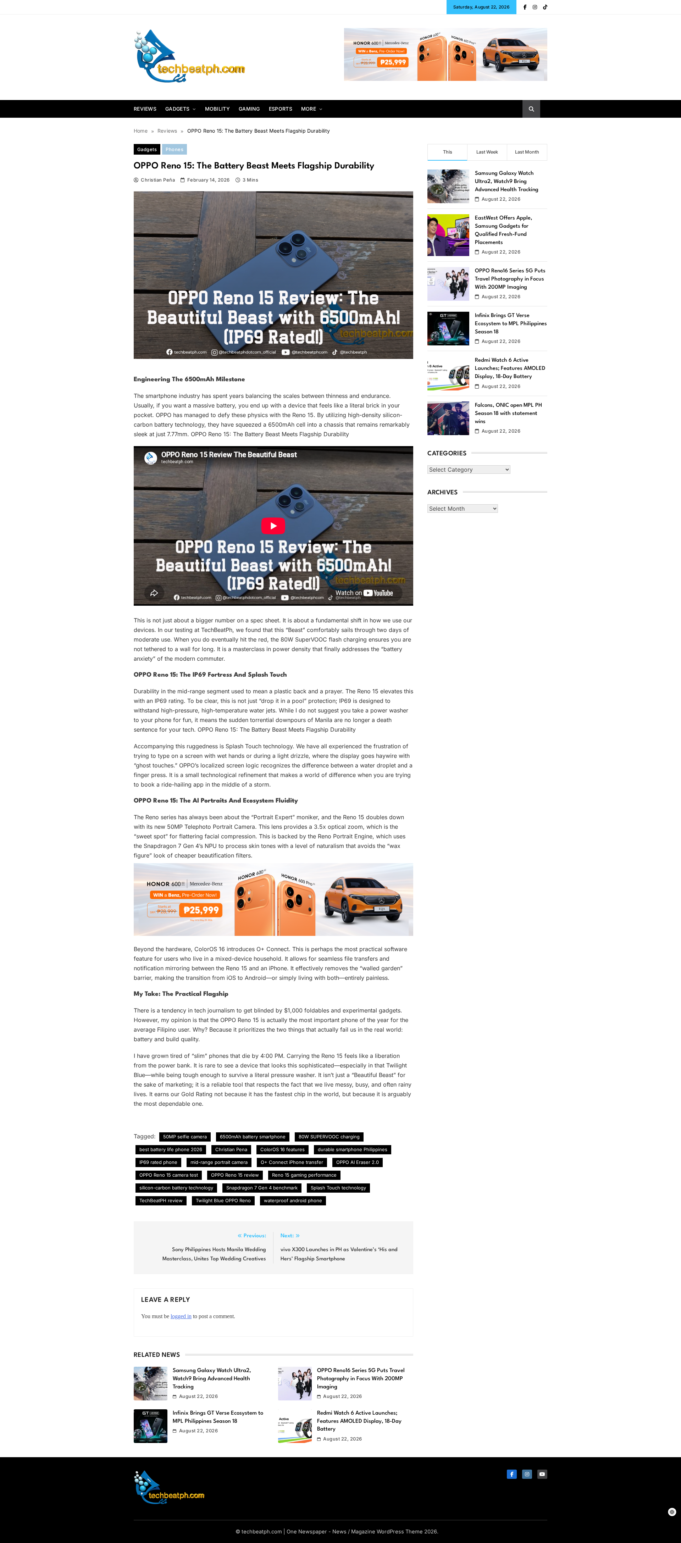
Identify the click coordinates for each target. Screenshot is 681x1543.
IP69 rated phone (158, 1162)
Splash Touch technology (338, 1187)
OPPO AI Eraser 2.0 (357, 1162)
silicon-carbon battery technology (176, 1187)
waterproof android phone (293, 1200)
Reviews (145, 109)
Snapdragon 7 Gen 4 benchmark (262, 1187)
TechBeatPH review (161, 1200)
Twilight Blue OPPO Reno (223, 1200)
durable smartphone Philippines (352, 1149)
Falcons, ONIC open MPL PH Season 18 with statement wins (508, 413)
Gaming (249, 109)
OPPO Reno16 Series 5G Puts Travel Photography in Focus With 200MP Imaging (361, 1378)
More (308, 109)
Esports (280, 109)
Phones (174, 149)
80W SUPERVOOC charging (329, 1136)
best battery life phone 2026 (170, 1149)
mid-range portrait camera (219, 1162)
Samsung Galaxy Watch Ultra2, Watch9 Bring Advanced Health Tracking (212, 1378)
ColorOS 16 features (282, 1149)
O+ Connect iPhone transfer (292, 1162)
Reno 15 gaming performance (304, 1175)
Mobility (217, 109)
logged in (181, 1316)
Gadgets (177, 109)
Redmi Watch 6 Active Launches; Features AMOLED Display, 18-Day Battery (359, 1421)
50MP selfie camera (185, 1136)
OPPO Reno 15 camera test (168, 1175)
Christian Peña (158, 180)
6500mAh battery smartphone (253, 1136)
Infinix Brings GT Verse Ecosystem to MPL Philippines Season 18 (511, 324)
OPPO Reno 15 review (235, 1175)
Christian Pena (231, 1149)
